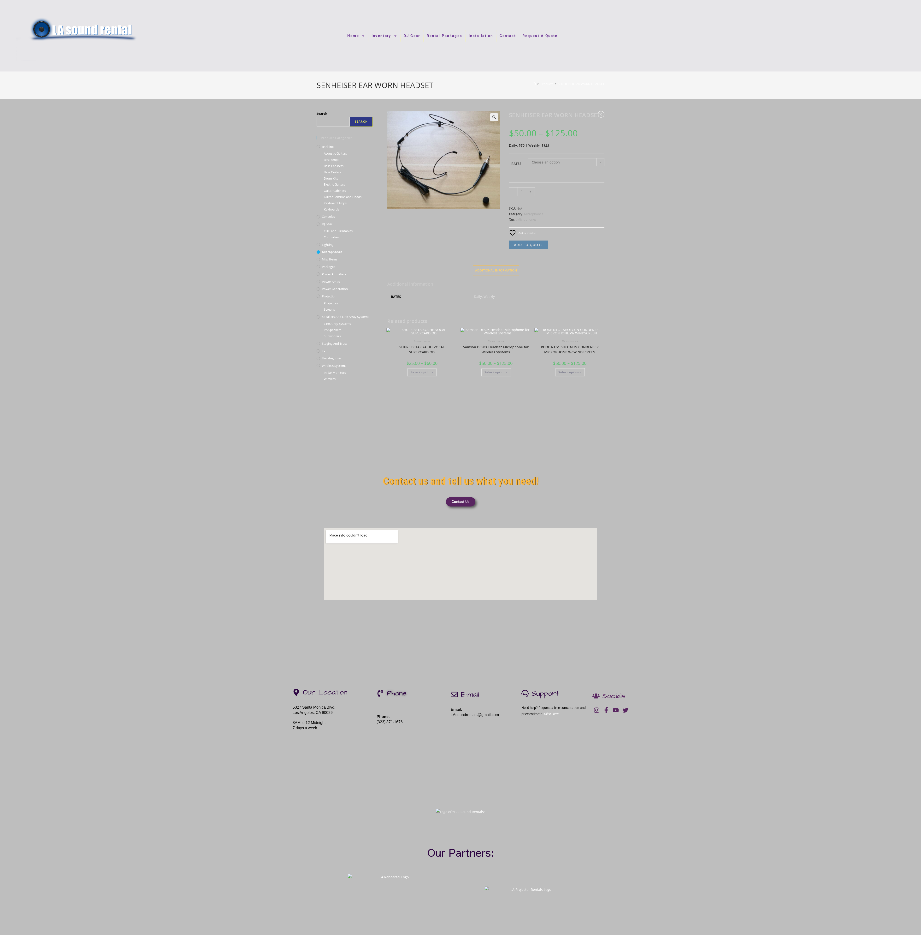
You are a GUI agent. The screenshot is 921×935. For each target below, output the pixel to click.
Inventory (381, 36)
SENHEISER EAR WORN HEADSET (581, 84)
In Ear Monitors (335, 372)
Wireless (330, 379)
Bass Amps (331, 159)
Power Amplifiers (334, 274)
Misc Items (329, 259)
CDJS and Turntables (338, 231)
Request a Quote (540, 36)
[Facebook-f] (606, 710)
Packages (328, 267)
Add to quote (528, 244)
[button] (494, 117)
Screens (329, 309)
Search (322, 113)
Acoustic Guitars (335, 153)
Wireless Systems (334, 365)
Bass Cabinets (333, 166)
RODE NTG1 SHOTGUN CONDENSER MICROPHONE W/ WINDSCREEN (570, 349)
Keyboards (331, 209)
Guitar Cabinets (335, 190)
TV (323, 351)
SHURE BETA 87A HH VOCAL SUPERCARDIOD (422, 349)
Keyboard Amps (335, 203)
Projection (329, 296)
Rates (516, 163)
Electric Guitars (334, 184)
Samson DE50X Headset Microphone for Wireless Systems (496, 349)
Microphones (533, 214)
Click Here (551, 714)
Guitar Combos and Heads (342, 197)
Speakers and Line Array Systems (345, 316)
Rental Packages (444, 36)
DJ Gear (412, 36)
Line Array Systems (337, 323)
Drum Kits (331, 178)
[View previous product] (601, 114)
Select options (422, 372)
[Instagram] (597, 710)
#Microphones (525, 219)
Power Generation (335, 289)
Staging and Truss (334, 343)
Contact (508, 36)
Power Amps (331, 281)
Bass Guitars (332, 172)
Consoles (328, 216)
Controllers (332, 237)
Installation (481, 36)
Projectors (331, 303)
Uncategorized (332, 358)
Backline (328, 147)
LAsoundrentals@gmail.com (475, 715)
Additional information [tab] (496, 270)
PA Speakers (332, 330)
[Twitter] (625, 710)
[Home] (534, 84)
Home (353, 36)
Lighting (327, 244)
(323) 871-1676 (390, 722)
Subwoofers (332, 336)
